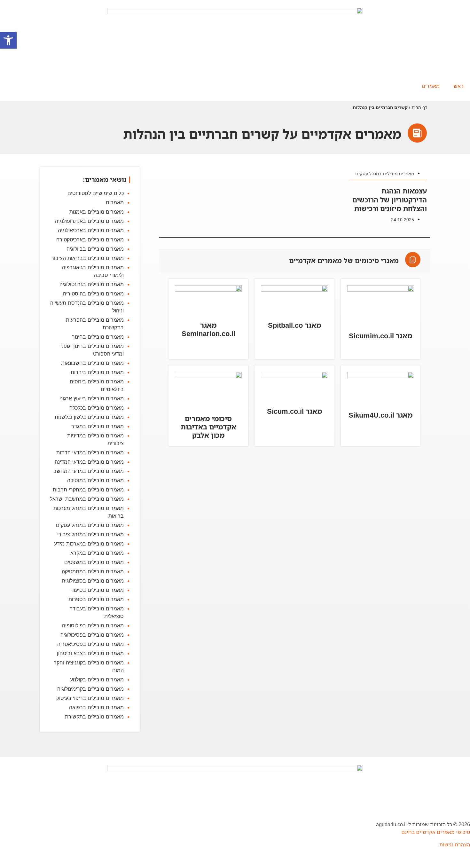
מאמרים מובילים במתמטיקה (93, 571)
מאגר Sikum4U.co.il (380, 415)
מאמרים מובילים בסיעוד (97, 590)
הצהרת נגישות (454, 844)
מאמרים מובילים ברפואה (96, 707)
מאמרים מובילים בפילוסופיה (93, 625)
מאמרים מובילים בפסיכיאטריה (90, 644)
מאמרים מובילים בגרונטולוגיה (91, 284)
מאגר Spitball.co (294, 325)
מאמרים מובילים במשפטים (94, 562)
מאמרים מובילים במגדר (97, 426)
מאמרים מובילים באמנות (96, 211)
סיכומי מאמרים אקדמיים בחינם (435, 832)
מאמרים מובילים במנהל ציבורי (90, 534)
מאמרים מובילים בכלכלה (96, 407)
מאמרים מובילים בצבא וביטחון (90, 653)
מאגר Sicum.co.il (294, 411)
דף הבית (419, 107)
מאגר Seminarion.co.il (208, 329)
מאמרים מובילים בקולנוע (97, 679)
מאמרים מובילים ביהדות (97, 372)
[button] (8, 40)
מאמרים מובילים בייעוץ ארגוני (91, 398)
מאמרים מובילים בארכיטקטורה (90, 239)
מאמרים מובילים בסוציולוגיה (93, 580)
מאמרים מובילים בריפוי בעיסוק (90, 698)
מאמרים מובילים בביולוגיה (95, 249)
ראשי (458, 86)
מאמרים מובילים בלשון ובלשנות (89, 417)
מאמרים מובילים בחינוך (98, 336)
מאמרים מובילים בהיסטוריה (93, 293)
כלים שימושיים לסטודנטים (95, 193)
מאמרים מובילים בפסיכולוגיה (92, 635)
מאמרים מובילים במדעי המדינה (89, 462)
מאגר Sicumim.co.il (380, 335)
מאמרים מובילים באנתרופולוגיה (89, 221)
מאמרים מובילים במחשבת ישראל (87, 499)
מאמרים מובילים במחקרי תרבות (88, 489)
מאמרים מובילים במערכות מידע (89, 543)
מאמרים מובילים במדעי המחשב (88, 471)
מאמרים (431, 86)
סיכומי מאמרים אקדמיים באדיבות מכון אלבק (208, 427)
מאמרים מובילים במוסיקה (95, 480)
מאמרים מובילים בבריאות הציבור (87, 258)
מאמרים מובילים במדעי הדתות (90, 452)
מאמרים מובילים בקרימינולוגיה (90, 689)
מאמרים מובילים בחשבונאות (92, 363)
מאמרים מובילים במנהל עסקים (384, 173)
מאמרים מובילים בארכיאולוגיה (91, 230)
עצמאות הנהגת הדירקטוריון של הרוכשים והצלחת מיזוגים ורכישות (389, 199)
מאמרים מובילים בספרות (96, 599)
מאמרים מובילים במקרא (97, 553)
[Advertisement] (294, 544)
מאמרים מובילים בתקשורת (94, 716)
